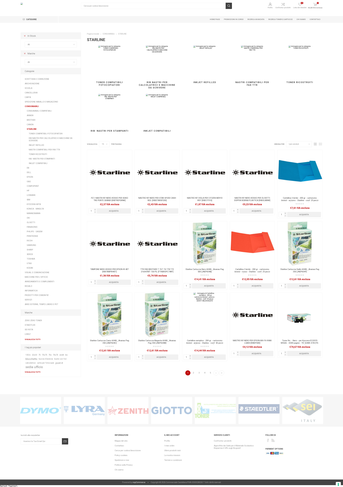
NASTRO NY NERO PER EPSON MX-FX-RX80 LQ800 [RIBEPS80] (252, 341)
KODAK (30, 268)
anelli (61, 355)
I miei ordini (169, 445)
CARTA (28, 97)
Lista (320, 144)
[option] (40, 410)
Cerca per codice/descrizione (128, 450)
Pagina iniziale (93, 34)
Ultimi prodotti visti (172, 450)
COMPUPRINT (33, 186)
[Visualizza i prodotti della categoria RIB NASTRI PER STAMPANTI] (109, 110)
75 (39, 355)
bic (66, 355)
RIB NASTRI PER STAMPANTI (109, 130)
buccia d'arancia (46, 359)
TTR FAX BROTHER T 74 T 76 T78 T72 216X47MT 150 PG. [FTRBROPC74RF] (157, 270)
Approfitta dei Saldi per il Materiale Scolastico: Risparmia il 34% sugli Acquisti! (234, 446)
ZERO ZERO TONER (33, 320)
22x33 (34, 355)
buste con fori (60, 359)
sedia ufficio (34, 367)
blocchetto (31, 358)
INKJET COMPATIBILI (157, 130)
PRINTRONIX (32, 236)
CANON (30, 124)
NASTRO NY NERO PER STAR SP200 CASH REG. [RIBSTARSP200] (157, 199)
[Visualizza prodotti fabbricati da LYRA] (84, 410)
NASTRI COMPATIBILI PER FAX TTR (252, 83)
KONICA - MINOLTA (35, 209)
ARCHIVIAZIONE (32, 83)
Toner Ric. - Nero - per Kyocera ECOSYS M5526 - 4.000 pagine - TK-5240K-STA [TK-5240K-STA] (300, 343)
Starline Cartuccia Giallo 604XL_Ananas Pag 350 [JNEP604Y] (299, 270)
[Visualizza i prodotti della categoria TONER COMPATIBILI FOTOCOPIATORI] (109, 61)
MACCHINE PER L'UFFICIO (36, 277)
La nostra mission (172, 455)
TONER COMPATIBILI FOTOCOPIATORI (109, 83)
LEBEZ (28, 334)
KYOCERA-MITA (34, 204)
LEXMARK (31, 195)
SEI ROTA (29, 329)
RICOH (30, 240)
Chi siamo (119, 470)
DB (28, 168)
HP (28, 190)
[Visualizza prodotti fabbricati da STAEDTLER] (258, 410)
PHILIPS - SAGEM (34, 231)
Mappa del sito (121, 441)
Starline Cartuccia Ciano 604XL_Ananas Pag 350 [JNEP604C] (109, 341)
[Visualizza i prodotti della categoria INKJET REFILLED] (204, 61)
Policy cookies (121, 455)
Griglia (315, 144)
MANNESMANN (33, 213)
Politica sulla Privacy (124, 465)
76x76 (55, 355)
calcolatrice (30, 363)
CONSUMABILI (32, 106)
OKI (28, 218)
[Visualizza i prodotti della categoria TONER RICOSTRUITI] (299, 61)
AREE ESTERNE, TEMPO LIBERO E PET (41, 304)
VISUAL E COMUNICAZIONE (37, 272)
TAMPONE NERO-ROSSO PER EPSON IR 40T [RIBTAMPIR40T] (109, 270)
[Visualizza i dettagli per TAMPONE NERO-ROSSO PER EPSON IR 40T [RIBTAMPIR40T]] (109, 243)
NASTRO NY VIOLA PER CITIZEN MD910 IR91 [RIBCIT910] (204, 199)
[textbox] (153, 6)
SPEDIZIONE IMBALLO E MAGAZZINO (41, 102)
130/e (28, 355)
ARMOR (30, 115)
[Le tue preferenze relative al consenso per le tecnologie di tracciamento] (338, 484)
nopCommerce (139, 482)
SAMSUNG (31, 245)
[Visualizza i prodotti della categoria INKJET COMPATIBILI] (157, 110)
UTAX (29, 263)
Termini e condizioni (173, 460)
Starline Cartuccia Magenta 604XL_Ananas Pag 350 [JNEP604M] (157, 341)
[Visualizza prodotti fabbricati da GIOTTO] (171, 410)
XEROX (30, 254)
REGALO (28, 286)
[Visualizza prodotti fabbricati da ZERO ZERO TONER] (215, 410)
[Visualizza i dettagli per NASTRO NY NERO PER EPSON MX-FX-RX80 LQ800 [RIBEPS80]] (252, 315)
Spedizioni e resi (122, 460)
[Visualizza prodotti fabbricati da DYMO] (40, 410)
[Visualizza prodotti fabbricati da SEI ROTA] (302, 410)
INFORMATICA (31, 290)
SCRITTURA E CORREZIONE (37, 79)
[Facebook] (268, 440)
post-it (59, 362)
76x (50, 355)
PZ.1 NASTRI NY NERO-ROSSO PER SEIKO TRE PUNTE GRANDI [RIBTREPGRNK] (109, 199)
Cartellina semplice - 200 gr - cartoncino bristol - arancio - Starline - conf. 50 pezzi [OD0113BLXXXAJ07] (204, 343)
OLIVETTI (31, 222)
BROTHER (31, 120)
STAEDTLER (30, 325)
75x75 (44, 355)
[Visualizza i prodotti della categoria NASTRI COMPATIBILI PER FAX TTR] (252, 61)
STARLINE (32, 129)
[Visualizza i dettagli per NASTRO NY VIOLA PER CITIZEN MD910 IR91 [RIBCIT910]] (204, 172)
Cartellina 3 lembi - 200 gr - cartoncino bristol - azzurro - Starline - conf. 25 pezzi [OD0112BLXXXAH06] (299, 200)
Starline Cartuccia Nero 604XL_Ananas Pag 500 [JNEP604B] (205, 270)
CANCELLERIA (31, 92)
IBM (28, 199)
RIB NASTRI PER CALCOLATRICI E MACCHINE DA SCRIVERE (157, 85)
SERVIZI (28, 300)
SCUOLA (28, 88)
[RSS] (273, 440)
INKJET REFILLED (204, 82)
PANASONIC (32, 227)
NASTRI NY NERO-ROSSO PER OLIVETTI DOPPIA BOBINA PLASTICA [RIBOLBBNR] (252, 199)
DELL (29, 172)
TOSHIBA (31, 259)
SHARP (30, 250)
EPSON (30, 177)
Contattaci (119, 445)
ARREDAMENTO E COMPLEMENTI (39, 281)
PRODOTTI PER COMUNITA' (37, 295)
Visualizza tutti (32, 339)
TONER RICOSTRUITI (299, 82)
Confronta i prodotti (283, 8)
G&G (29, 181)
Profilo (270, 8)
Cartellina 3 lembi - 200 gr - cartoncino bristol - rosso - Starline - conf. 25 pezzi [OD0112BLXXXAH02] (252, 271)
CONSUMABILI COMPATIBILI (39, 111)
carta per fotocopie (45, 363)
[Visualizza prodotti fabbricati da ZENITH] (127, 410)
